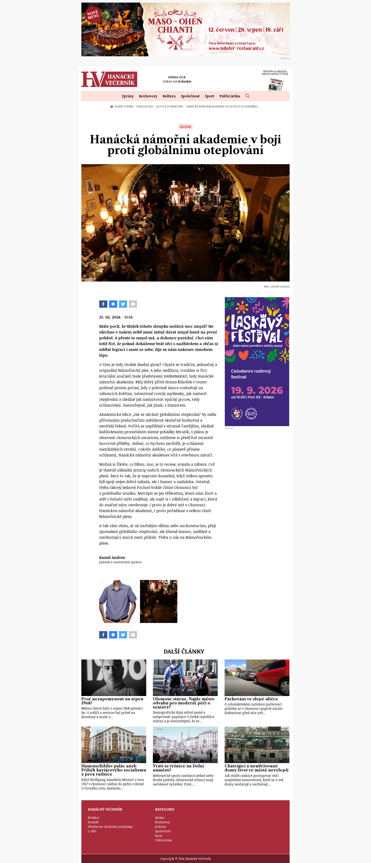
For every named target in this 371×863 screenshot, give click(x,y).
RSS (93, 831)
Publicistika (229, 96)
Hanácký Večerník (109, 79)
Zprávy (128, 96)
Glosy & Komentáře (170, 106)
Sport (209, 96)
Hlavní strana (124, 106)
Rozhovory (148, 96)
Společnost (190, 96)
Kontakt (93, 822)
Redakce (93, 818)
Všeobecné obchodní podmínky (110, 827)
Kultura (169, 96)
